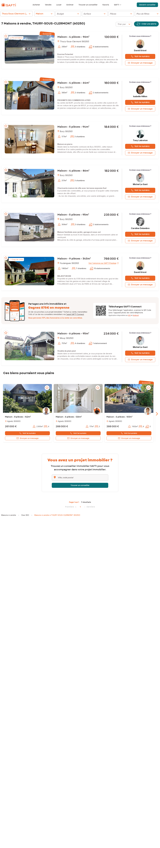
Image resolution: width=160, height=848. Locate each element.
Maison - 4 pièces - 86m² (73, 171)
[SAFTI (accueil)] (8, 4)
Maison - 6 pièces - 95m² (73, 333)
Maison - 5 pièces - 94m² (73, 127)
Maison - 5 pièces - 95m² (73, 214)
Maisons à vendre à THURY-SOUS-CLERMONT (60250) (57, 515)
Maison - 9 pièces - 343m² (74, 258)
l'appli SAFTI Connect (75, 314)
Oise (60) (25, 515)
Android (136, 315)
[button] (29, 49)
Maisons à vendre (8, 515)
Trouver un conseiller (80, 485)
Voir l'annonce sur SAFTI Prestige (102, 263)
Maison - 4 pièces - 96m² (73, 37)
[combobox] (124, 24)
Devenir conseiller (147, 4)
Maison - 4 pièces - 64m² (73, 83)
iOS (129, 315)
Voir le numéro (142, 56)
